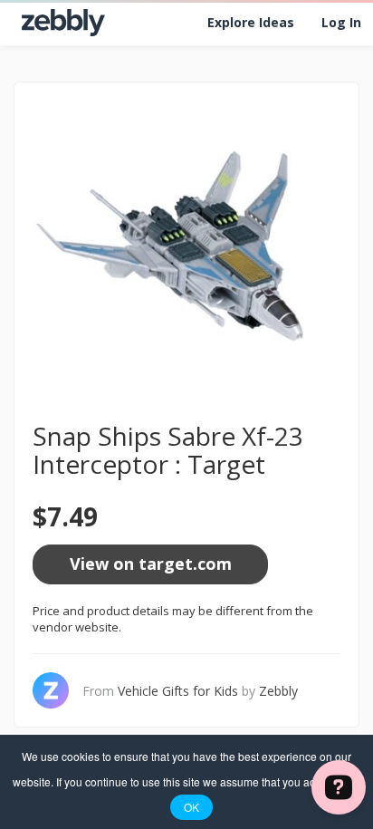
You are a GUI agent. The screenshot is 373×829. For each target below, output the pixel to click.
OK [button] (191, 807)
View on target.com (151, 563)
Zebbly (278, 690)
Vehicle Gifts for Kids (178, 690)
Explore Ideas (250, 22)
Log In (341, 22)
